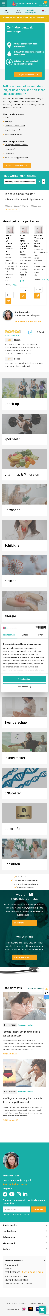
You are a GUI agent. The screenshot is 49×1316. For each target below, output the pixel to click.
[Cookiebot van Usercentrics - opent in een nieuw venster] (35, 627)
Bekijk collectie (12, 209)
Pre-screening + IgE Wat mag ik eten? (24, 242)
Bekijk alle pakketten (14, 166)
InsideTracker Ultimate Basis (38, 240)
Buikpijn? (8, 121)
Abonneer (38, 1209)
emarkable (40, 1303)
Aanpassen (23, 687)
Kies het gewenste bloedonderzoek (20, 182)
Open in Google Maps (32, 1272)
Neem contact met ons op (28, 321)
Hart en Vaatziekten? (14, 134)
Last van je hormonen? (15, 126)
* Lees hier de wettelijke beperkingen (16, 1214)
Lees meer (31, 176)
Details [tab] (25, 635)
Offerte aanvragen (30, 11)
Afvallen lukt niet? (12, 130)
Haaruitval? (10, 149)
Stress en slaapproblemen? (16, 157)
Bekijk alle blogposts (36, 988)
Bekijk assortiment (26, 74)
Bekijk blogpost (10, 1053)
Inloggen (18, 13)
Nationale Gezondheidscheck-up (9, 243)
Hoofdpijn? (9, 153)
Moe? (7, 117)
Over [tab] (40, 635)
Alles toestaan (24, 679)
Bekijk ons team (22, 957)
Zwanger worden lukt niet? (16, 144)
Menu (3, 5)
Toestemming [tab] (9, 635)
